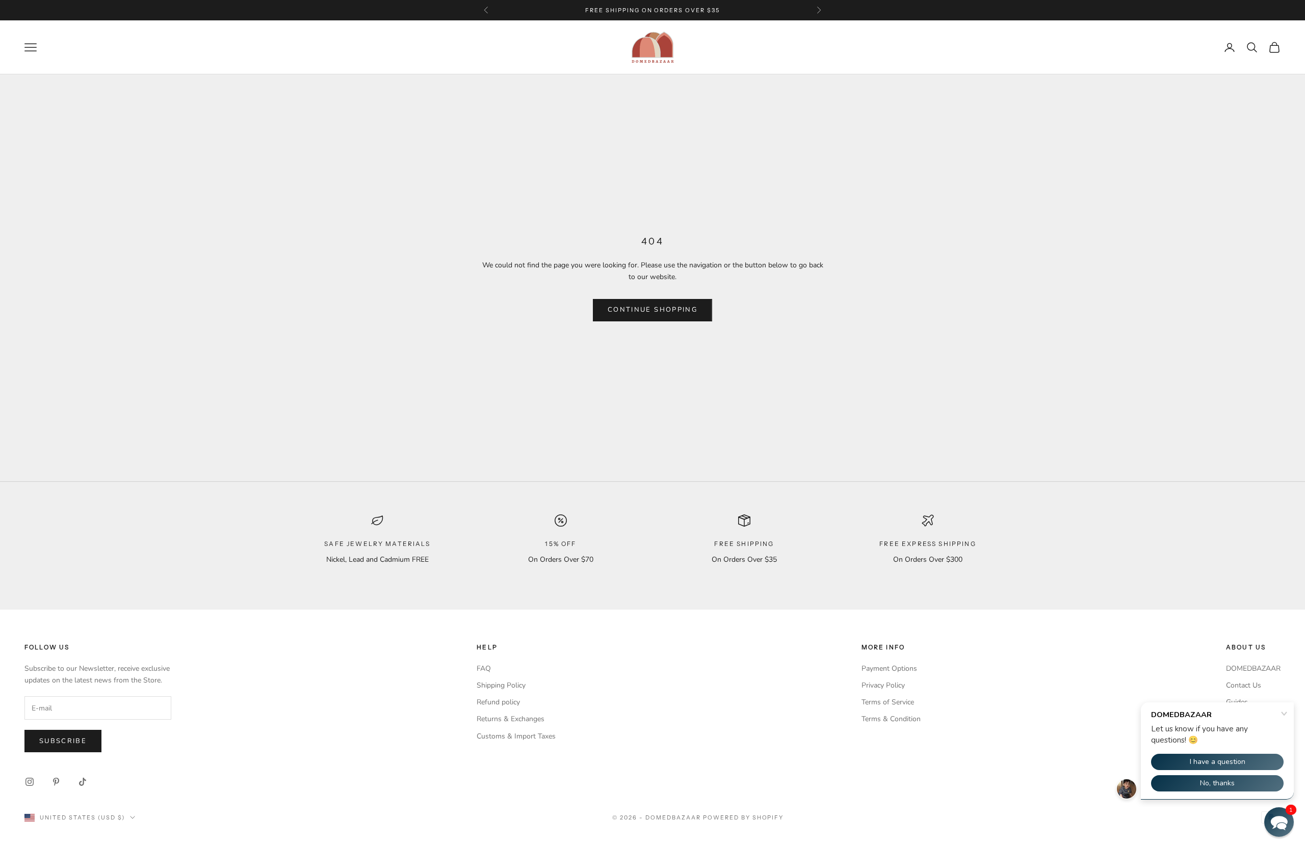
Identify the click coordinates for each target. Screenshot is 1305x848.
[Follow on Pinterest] (56, 782)
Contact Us (1243, 685)
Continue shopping (652, 309)
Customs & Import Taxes (516, 736)
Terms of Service (888, 702)
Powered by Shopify (743, 817)
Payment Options (889, 668)
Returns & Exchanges (510, 719)
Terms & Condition (891, 719)
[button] (1279, 822)
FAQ (484, 668)
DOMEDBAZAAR (1253, 668)
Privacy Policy (883, 685)
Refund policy (498, 702)
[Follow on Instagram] (29, 782)
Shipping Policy (501, 685)
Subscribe (63, 741)
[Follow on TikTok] (82, 782)
